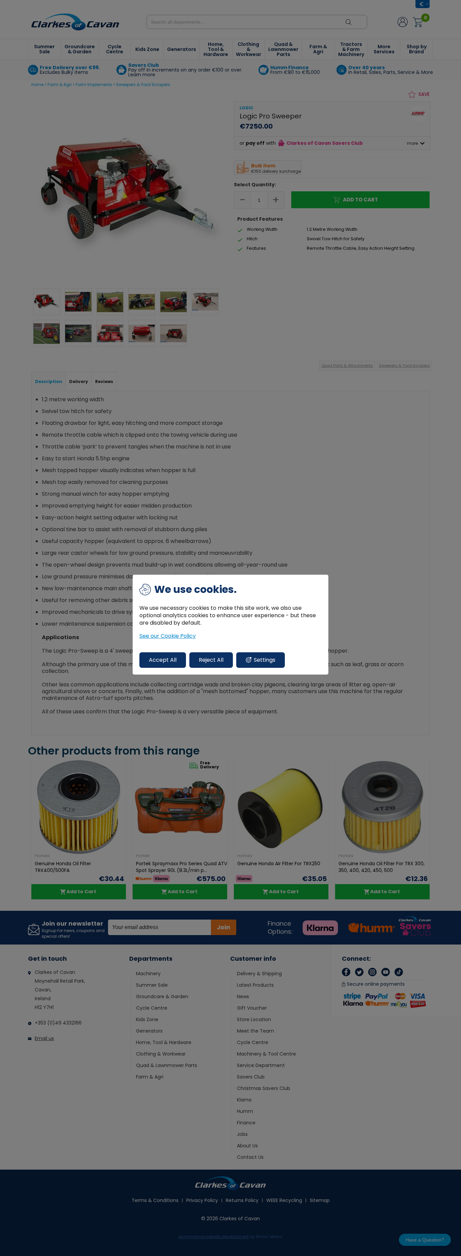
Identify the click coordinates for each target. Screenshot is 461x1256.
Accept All (163, 660)
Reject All (211, 660)
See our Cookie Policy (167, 636)
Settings (264, 660)
